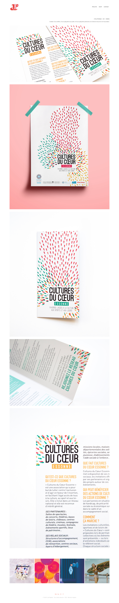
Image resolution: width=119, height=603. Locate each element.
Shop (100, 7)
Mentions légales (72, 597)
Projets (94, 7)
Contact (106, 7)
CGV (66, 597)
